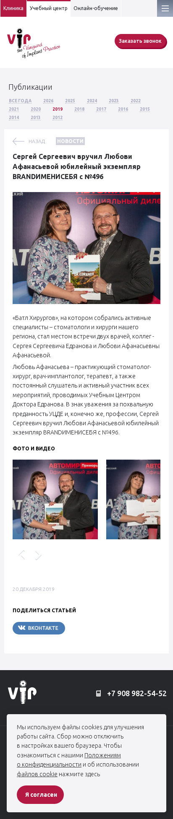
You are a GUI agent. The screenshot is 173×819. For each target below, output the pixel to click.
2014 (14, 117)
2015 (145, 109)
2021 (14, 109)
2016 (123, 109)
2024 (92, 101)
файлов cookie (37, 774)
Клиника (13, 8)
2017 (101, 109)
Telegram (90, 628)
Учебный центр (49, 8)
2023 (114, 101)
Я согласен (41, 794)
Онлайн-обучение (95, 8)
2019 (57, 109)
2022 (136, 101)
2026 (48, 101)
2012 (57, 117)
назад (37, 141)
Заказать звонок (140, 41)
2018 (79, 109)
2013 (36, 117)
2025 (70, 101)
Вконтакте (43, 628)
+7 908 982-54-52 (136, 693)
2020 (36, 109)
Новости (70, 141)
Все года (20, 101)
